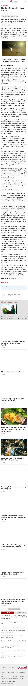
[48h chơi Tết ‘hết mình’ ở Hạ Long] (14, 361)
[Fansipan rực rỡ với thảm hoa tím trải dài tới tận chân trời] (14, 561)
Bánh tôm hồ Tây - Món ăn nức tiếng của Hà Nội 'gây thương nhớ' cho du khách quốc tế (13, 429)
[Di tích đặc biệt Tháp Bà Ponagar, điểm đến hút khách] (14, 387)
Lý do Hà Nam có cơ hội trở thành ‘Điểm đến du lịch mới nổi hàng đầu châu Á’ (13, 517)
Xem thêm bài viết (14, 608)
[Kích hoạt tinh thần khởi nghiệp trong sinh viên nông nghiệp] (9, 309)
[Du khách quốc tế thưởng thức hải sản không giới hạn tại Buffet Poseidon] (14, 330)
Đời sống (3, 605)
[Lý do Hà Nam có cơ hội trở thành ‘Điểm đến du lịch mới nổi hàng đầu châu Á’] (14, 504)
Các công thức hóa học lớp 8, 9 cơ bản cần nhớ (12, 651)
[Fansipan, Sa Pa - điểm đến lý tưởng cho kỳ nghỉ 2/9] (14, 476)
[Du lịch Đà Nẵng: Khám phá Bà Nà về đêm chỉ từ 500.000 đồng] (14, 447)
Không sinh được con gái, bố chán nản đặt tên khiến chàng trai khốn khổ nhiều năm (13, 601)
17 (13, 632)
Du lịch (3, 347)
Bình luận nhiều (20, 612)
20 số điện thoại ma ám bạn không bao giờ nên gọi (13, 627)
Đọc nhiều (7, 612)
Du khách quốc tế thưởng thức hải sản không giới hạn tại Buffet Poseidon (13, 343)
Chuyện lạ (5, 5)
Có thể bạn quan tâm (9, 302)
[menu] (1, 1)
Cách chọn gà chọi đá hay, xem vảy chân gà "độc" (13, 640)
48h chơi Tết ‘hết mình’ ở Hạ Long (12, 372)
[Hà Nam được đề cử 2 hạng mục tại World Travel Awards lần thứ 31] (14, 533)
